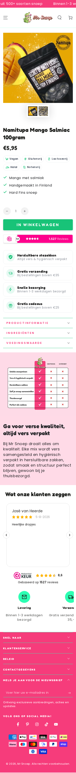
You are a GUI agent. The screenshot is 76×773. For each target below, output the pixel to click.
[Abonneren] (70, 693)
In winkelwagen (38, 224)
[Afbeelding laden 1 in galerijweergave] (32, 111)
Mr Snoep (23, 764)
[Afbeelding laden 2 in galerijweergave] (43, 111)
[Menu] (5, 17)
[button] (59, 17)
